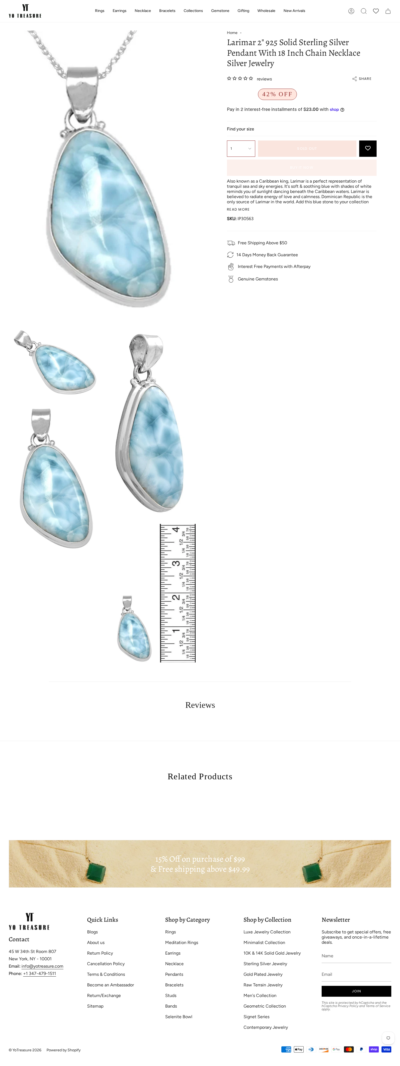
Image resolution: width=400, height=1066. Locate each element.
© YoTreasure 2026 (25, 1050)
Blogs (92, 931)
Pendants (174, 974)
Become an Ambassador (110, 984)
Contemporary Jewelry (266, 1027)
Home (232, 32)
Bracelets (174, 984)
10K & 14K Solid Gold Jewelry (272, 953)
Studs (170, 995)
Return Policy (100, 953)
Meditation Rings (181, 942)
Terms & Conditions (106, 974)
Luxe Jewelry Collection (267, 931)
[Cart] (388, 11)
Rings (170, 931)
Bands (171, 1006)
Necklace (174, 963)
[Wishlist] (376, 11)
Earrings (172, 953)
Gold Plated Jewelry (263, 974)
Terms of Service (378, 1006)
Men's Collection (260, 995)
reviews (264, 79)
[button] (100, 11)
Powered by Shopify (64, 1050)
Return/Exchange (104, 995)
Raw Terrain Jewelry (263, 984)
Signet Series (256, 1016)
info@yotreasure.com (42, 966)
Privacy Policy (348, 1006)
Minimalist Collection (264, 942)
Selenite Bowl (178, 1016)
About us (95, 942)
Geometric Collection (265, 1006)
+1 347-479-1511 (39, 973)
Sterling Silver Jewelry (265, 963)
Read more (238, 209)
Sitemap (95, 1006)
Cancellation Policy (106, 963)
